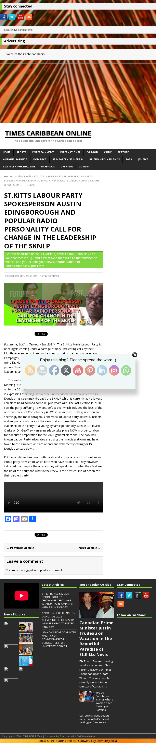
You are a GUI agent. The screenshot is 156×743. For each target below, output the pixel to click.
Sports (21, 152)
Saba (129, 159)
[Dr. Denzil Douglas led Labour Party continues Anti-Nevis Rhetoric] (11, 653)
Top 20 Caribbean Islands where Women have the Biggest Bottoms (104, 701)
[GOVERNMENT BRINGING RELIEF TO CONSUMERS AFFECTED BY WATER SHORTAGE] (26, 675)
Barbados (48, 166)
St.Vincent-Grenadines (19, 166)
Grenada (67, 166)
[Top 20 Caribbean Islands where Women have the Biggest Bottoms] (86, 699)
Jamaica (143, 159)
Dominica (39, 159)
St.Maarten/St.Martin (67, 159)
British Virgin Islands (104, 159)
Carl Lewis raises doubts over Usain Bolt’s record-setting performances (94, 719)
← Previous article (20, 548)
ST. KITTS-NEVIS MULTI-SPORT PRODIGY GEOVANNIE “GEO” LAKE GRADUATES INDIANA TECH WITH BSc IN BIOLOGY (58, 600)
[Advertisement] (78, 92)
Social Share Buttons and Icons (59, 741)
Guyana (84, 166)
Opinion (92, 152)
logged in (30, 570)
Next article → (90, 548)
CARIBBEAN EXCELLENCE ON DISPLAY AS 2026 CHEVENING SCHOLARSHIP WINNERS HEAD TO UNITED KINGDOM (58, 620)
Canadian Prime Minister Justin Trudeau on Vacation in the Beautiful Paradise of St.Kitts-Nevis (96, 638)
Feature (123, 152)
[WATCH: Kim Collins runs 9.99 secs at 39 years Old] (11, 687)
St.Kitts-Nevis (50, 276)
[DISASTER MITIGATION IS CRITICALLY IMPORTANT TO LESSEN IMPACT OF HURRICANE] (26, 630)
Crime (108, 152)
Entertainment (43, 152)
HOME (6, 152)
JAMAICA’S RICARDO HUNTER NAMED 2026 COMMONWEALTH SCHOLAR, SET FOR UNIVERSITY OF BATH (59, 639)
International (70, 152)
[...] (105, 686)
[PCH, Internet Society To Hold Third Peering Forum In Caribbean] (11, 630)
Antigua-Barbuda (15, 159)
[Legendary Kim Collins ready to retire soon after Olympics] (11, 675)
